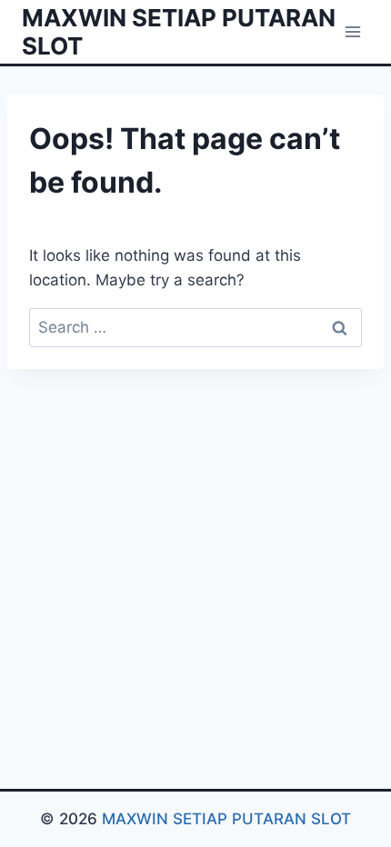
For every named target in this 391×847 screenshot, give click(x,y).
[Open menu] (352, 31)
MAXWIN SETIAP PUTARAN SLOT (226, 819)
